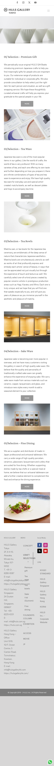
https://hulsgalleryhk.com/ (16, 673)
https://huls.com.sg (13, 625)
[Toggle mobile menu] (48, 10)
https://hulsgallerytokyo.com (17, 584)
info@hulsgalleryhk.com (15, 669)
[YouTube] (45, 551)
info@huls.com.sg (17, 621)
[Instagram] (45, 545)
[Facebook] (39, 545)
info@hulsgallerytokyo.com (16, 580)
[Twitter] (39, 551)
